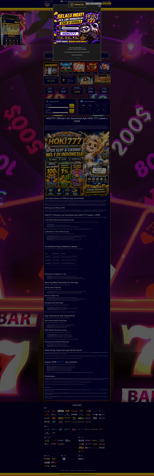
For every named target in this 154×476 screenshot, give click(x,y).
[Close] (99, 6)
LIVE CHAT (77, 57)
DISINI (83, 47)
